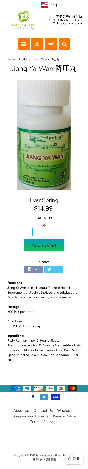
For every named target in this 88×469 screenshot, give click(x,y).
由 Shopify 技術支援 (44, 459)
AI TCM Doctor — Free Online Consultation (65, 22)
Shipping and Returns (30, 416)
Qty (44, 225)
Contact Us (43, 410)
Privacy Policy (64, 416)
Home (11, 59)
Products (24, 59)
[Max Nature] (24, 20)
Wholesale (66, 410)
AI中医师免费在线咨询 (65, 17)
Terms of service (44, 422)
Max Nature (43, 455)
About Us (21, 410)
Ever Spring (44, 200)
